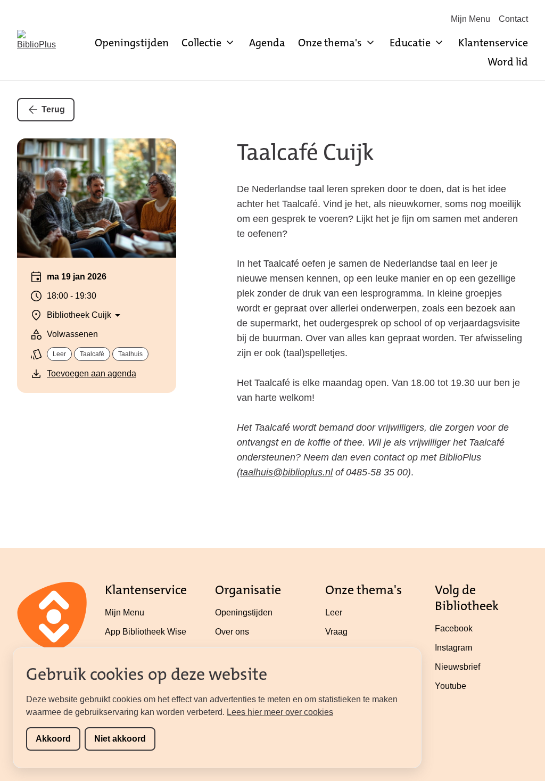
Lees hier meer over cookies (280, 712)
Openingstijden (132, 42)
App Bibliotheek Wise (145, 631)
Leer (59, 354)
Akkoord (53, 738)
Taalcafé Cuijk (305, 152)
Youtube (450, 685)
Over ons (232, 631)
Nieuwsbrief (457, 666)
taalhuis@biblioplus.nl (286, 472)
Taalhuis (130, 354)
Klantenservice (493, 42)
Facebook (454, 628)
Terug (53, 109)
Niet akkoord (120, 738)
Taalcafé (92, 354)
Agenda (267, 42)
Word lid (508, 61)
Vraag (336, 631)
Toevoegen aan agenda (91, 373)
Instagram (453, 647)
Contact (513, 18)
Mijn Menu (470, 18)
